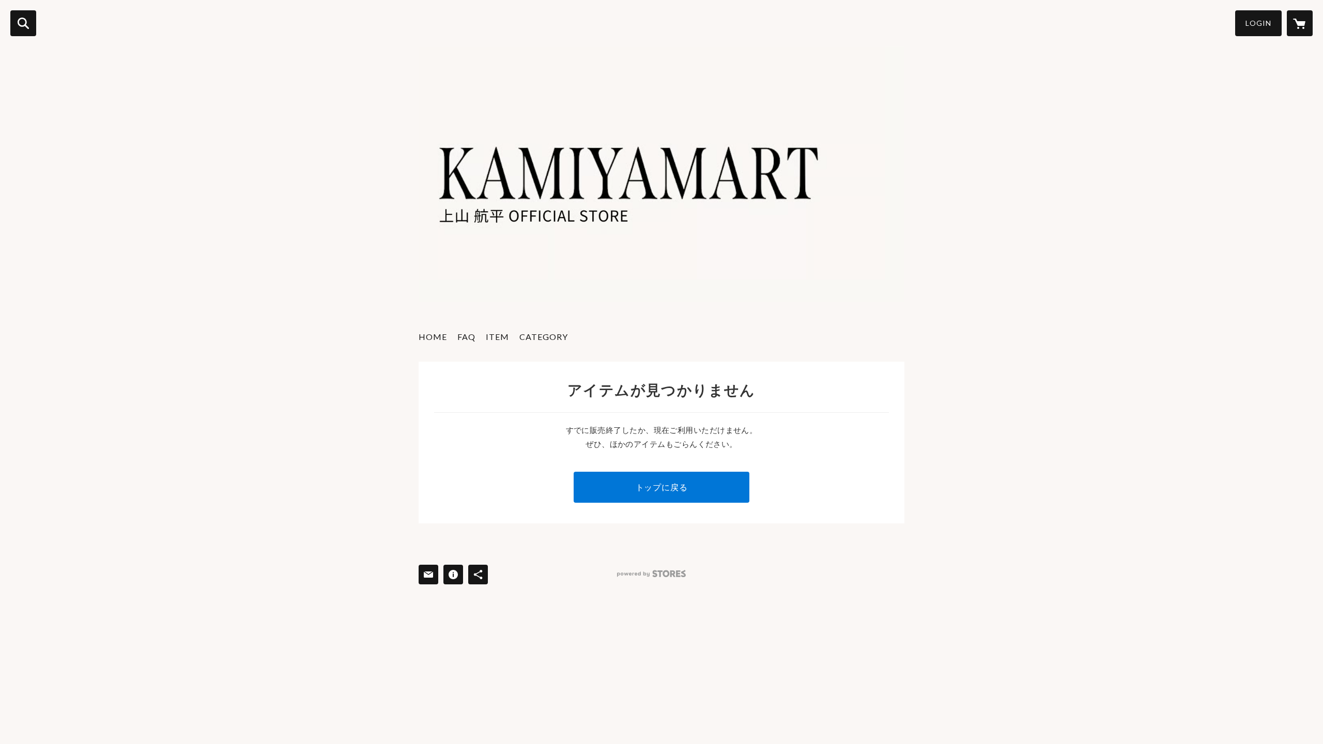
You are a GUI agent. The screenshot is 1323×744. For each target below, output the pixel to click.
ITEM (497, 337)
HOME (433, 337)
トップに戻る (662, 487)
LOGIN (1258, 23)
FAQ (466, 337)
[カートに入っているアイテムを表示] (1300, 23)
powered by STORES (651, 574)
